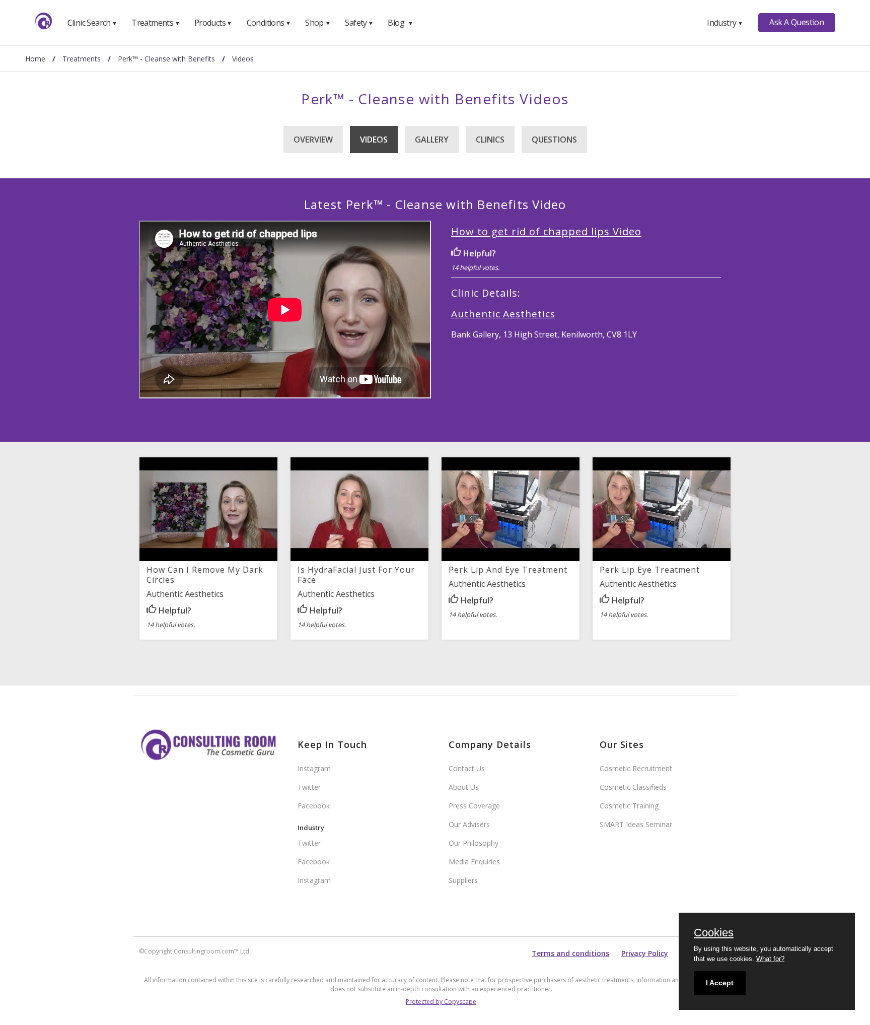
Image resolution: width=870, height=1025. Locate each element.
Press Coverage (474, 805)
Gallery (432, 139)
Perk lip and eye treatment (508, 569)
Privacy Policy (644, 953)
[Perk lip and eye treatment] (510, 559)
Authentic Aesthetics (503, 313)
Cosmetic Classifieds (633, 787)
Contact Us (467, 768)
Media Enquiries (474, 861)
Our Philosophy (473, 843)
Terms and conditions (570, 953)
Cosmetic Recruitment (636, 768)
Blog (400, 22)
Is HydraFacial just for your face (356, 574)
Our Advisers (469, 824)
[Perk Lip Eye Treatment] (662, 559)
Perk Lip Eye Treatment (650, 569)
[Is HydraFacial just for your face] (359, 559)
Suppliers (463, 880)
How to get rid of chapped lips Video (546, 231)
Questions (554, 139)
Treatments (155, 22)
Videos (374, 139)
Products (213, 22)
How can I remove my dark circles (205, 574)
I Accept (720, 983)
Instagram (314, 768)
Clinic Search (92, 22)
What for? (770, 959)
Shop (317, 22)
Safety (359, 22)
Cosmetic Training (629, 805)
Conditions (269, 22)
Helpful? (478, 253)
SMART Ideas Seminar (636, 824)
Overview (313, 139)
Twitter (309, 787)
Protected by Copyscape (441, 1001)
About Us (464, 787)
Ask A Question (796, 22)
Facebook (314, 805)
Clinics (490, 139)
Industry (725, 22)
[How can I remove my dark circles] (208, 559)
